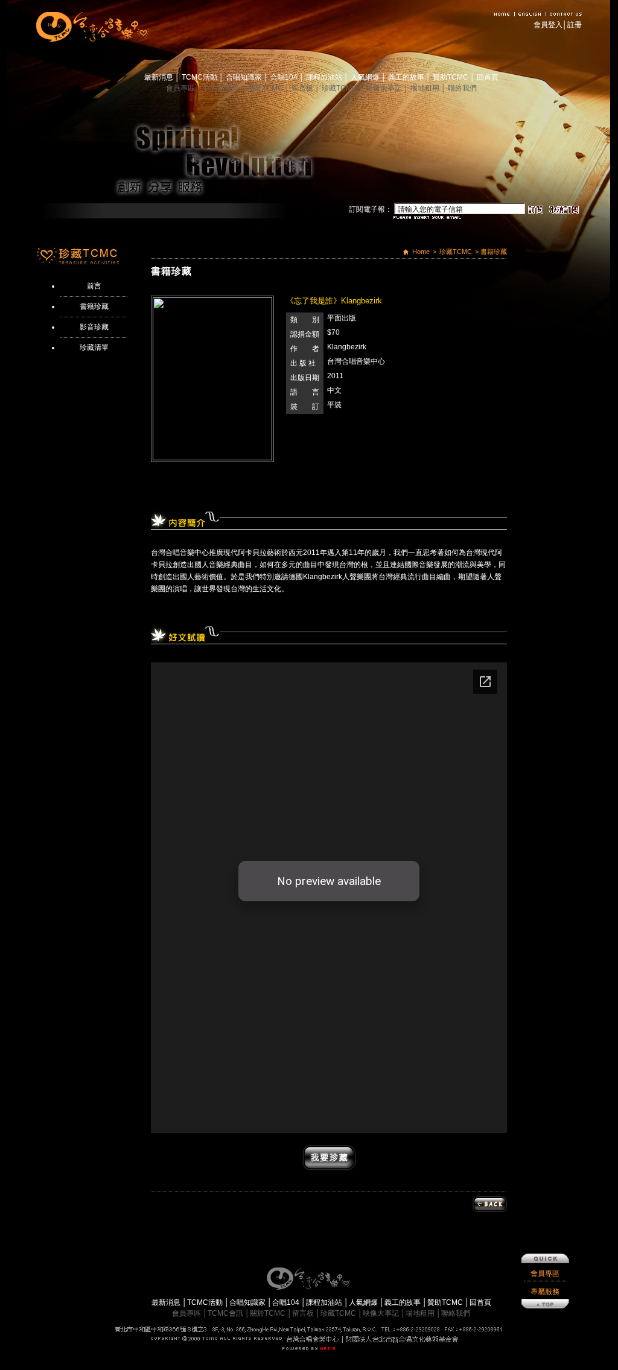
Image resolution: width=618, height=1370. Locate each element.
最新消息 (159, 77)
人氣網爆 (366, 77)
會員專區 (181, 88)
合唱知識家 (245, 77)
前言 (94, 286)
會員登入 (548, 25)
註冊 (574, 25)
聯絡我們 (462, 88)
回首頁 (488, 77)
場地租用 (425, 88)
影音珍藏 (94, 327)
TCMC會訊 (222, 88)
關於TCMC (266, 88)
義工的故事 (407, 77)
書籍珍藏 (94, 306)
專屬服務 (544, 1291)
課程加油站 (325, 77)
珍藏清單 (94, 347)
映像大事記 (385, 88)
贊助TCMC (451, 77)
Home (421, 251)
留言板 (303, 88)
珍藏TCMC (340, 88)
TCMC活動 (200, 77)
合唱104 (284, 77)
